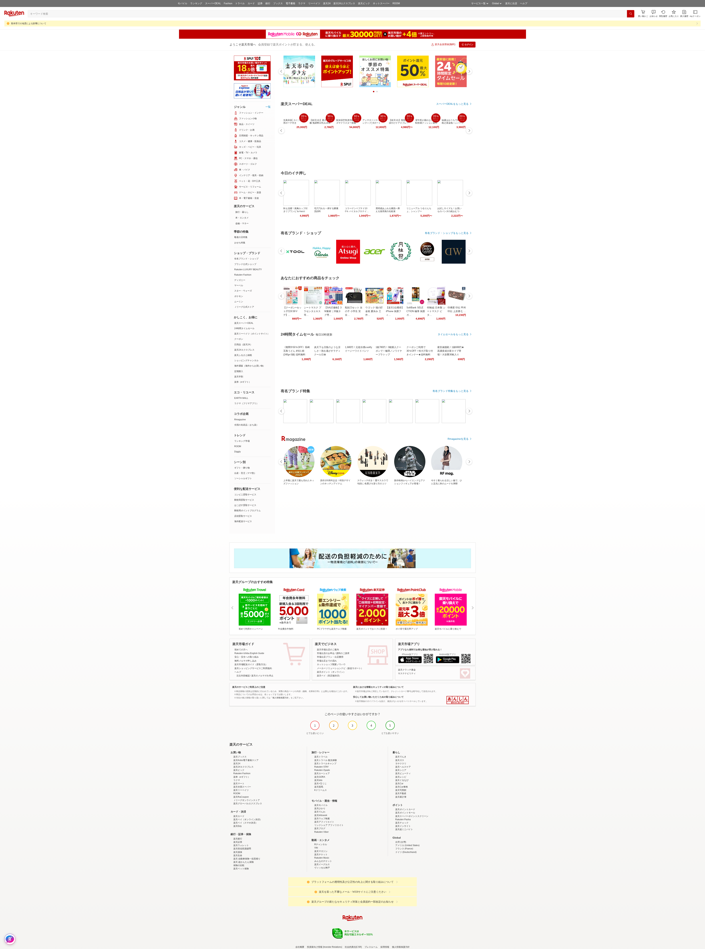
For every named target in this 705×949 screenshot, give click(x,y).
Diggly (237, 451)
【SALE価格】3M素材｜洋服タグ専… (332, 311)
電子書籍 (290, 3)
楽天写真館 (400, 790)
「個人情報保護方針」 (280, 698)
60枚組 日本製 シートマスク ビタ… (436, 311)
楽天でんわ (319, 811)
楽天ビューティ (403, 773)
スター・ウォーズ (243, 290)
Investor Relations (332, 947)
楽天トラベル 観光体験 (325, 760)
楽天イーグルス (322, 864)
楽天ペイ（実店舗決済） (329, 675)
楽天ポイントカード (405, 809)
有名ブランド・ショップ (246, 258)
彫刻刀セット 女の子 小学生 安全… (353, 311)
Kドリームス (320, 790)
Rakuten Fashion (242, 275)
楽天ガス (399, 760)
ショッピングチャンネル (246, 360)
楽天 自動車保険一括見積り (246, 858)
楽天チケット (321, 854)
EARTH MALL (241, 398)
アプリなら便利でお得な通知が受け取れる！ (420, 649)
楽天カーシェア (322, 773)
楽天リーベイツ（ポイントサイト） (252, 333)
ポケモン (238, 296)
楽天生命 (237, 855)
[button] (654, 13)
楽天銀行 (237, 838)
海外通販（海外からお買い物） (249, 366)
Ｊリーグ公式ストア (244, 307)
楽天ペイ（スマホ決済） (245, 823)
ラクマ (301, 3)
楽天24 (326, 3)
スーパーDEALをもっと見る (452, 103)
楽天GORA (319, 777)
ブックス (278, 3)
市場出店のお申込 (326, 653)
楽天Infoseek (320, 815)
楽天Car (399, 783)
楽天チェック (401, 823)
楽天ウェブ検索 (322, 818)
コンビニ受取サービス (245, 494)
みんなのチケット (323, 861)
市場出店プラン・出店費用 (330, 657)
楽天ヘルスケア (403, 767)
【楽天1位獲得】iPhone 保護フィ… (395, 311)
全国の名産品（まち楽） (246, 425)
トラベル (240, 3)
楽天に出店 (511, 3)
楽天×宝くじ (320, 783)
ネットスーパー (381, 3)
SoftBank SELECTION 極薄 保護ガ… (415, 311)
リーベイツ (314, 3)
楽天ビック (364, 3)
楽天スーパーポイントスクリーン (411, 816)
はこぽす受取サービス (245, 505)
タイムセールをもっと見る (453, 334)
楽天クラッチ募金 (407, 670)
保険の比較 (238, 865)
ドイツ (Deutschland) (406, 852)
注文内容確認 (243, 675)
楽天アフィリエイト (324, 822)
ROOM (396, 3)
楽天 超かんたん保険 (243, 862)
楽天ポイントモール (405, 812)
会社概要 (299, 947)
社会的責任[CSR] (353, 947)
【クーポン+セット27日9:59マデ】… (292, 311)
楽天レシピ (400, 777)
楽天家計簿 (400, 797)
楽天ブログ (319, 828)
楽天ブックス (240, 756)
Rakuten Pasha (403, 819)
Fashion (228, 3)
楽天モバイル (321, 805)
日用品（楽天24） (243, 344)
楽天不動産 (400, 793)
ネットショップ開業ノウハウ (331, 664)
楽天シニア (400, 770)
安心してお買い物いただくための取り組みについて (378, 697)
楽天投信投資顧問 (242, 848)
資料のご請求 (342, 653)
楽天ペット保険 (241, 868)
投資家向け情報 (314, 947)
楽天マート (238, 783)
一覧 (268, 106)
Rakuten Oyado (322, 770)
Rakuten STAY (321, 767)
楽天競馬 (318, 787)
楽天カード (238, 816)
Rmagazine (240, 419)
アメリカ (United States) (407, 845)
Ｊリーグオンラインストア (246, 800)
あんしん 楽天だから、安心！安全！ (457, 700)
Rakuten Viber (321, 832)
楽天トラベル (321, 756)
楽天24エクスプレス (344, 3)
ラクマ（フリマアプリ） (246, 403)
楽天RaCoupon (241, 797)
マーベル (238, 285)
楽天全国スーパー (242, 787)
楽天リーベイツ (241, 790)
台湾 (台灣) (400, 842)
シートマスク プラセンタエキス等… (312, 311)
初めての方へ (241, 649)
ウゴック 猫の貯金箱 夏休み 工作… (374, 311)
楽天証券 (237, 842)
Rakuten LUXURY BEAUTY (248, 269)
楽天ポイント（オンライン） (331, 672)
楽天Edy (237, 826)
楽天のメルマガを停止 (262, 675)
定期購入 (238, 371)
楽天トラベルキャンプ (325, 763)
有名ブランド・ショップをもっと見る (447, 233)
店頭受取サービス (243, 516)
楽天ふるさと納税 (243, 355)
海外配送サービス (243, 521)
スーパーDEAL (213, 3)
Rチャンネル (320, 844)
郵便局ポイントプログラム (247, 510)
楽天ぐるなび (401, 780)
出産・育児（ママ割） (245, 473)
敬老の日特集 (240, 237)
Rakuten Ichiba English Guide (249, 653)
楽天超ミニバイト (404, 829)
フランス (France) (404, 848)
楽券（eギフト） (242, 382)
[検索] (630, 13)
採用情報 (384, 947)
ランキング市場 (242, 441)
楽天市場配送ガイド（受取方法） (250, 664)
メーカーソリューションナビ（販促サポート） (340, 668)
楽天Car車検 (401, 787)
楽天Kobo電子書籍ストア (245, 760)
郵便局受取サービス (244, 500)
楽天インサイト (403, 826)
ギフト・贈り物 (242, 468)
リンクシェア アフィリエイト (329, 825)
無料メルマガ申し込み (245, 661)
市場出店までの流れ (327, 661)
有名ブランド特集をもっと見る (451, 390)
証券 (260, 3)
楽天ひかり (319, 808)
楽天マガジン (321, 851)
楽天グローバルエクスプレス (247, 803)
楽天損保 (237, 852)
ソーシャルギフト (243, 478)
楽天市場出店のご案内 (328, 649)
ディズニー (239, 280)
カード (251, 3)
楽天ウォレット (241, 845)
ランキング (196, 3)
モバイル (182, 3)
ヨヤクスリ (400, 763)
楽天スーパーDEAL (243, 323)
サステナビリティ (407, 673)
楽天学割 (238, 376)
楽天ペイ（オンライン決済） (247, 819)
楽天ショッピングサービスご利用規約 (253, 668)
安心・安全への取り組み (246, 657)
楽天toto (318, 780)
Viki (316, 847)
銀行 (267, 3)
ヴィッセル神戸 (322, 867)
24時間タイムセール (244, 328)
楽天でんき (400, 756)
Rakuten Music (321, 858)
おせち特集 (239, 242)
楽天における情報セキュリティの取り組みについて (378, 687)
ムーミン (238, 301)
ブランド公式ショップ (245, 264)
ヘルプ (523, 3)
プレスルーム (371, 947)
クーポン (238, 339)
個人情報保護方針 (401, 947)
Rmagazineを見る (458, 438)
